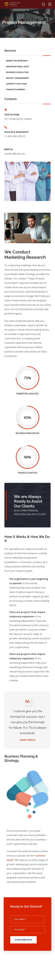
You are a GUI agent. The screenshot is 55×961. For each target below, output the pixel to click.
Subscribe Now (23, 940)
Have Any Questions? (16, 131)
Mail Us (8, 149)
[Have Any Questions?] (5, 127)
